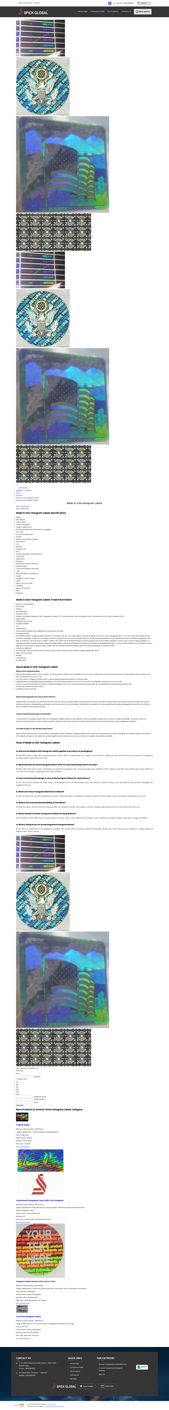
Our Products (112, 11)
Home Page (82, 11)
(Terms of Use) (51, 1404)
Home (18, 493)
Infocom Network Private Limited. (54, 1406)
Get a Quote (143, 11)
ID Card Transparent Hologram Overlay (111, 1369)
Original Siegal (22, 1125)
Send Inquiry (23, 488)
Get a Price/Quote (23, 506)
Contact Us (126, 11)
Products (19, 495)
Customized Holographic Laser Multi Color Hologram (40, 1200)
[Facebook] (110, 5)
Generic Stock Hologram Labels (27, 498)
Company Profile (97, 11)
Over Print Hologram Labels (28, 1316)
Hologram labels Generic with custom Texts (35, 1281)
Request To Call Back (23, 490)
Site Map (73, 1379)
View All (102, 1374)
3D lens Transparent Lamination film (113, 1364)
